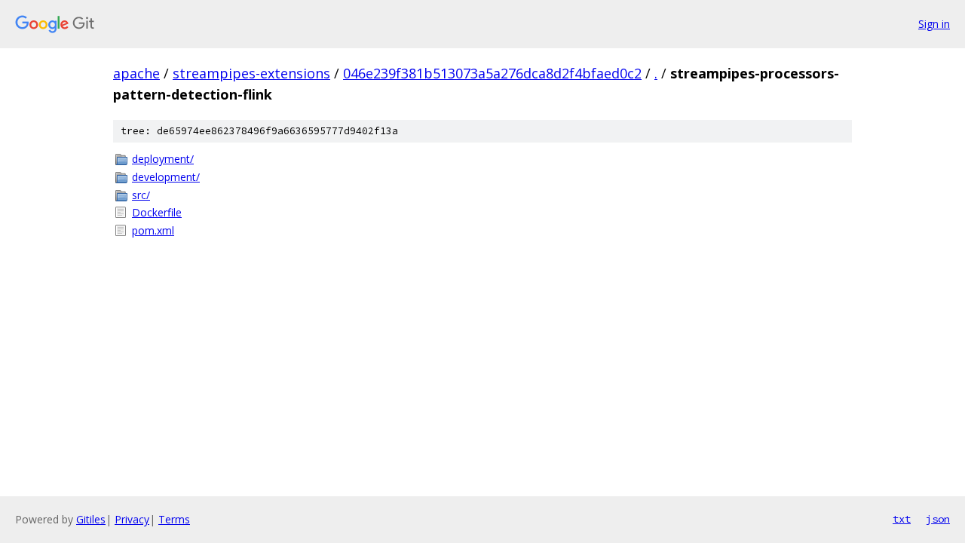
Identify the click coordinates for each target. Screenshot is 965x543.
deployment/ (163, 159)
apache (136, 73)
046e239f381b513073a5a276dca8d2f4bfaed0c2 (492, 73)
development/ (166, 177)
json (938, 519)
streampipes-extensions (251, 73)
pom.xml (153, 230)
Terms (174, 519)
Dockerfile (157, 212)
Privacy (132, 519)
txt (902, 519)
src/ (141, 195)
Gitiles (91, 519)
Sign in (934, 24)
